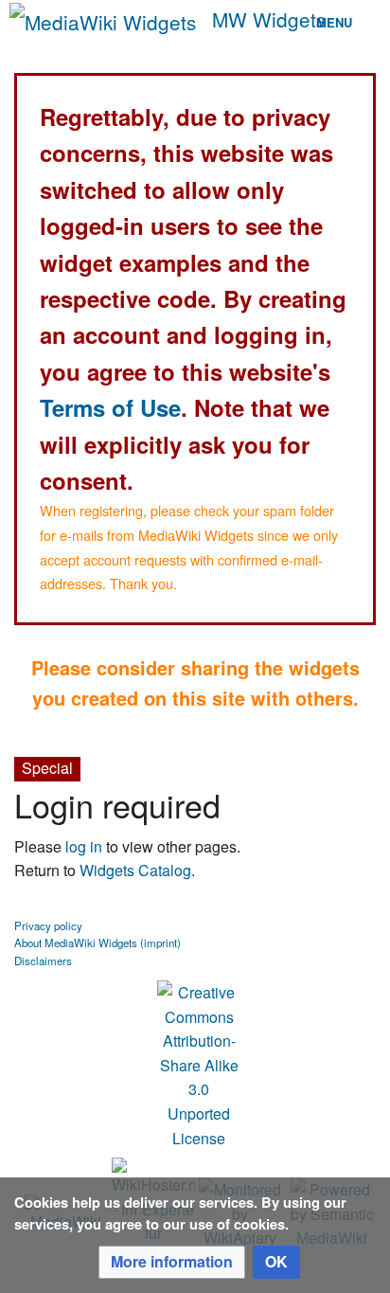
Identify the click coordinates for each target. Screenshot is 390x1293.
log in (83, 846)
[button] (171, 1262)
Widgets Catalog (135, 870)
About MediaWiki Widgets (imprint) (97, 942)
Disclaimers (43, 960)
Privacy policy (48, 925)
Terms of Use (110, 407)
